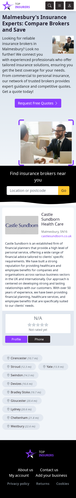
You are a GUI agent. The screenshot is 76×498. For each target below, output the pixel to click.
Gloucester (23, 401)
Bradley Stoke (25, 392)
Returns (42, 483)
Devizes (21, 384)
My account (19, 475)
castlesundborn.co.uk (56, 236)
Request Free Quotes (36, 103)
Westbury (22, 426)
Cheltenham (24, 418)
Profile (16, 339)
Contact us (49, 469)
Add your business (51, 475)
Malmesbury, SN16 (54, 232)
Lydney (21, 409)
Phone (39, 339)
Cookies (62, 483)
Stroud (20, 367)
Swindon (22, 375)
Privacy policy (18, 483)
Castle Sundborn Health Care (52, 219)
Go (63, 190)
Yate (55, 367)
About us (25, 469)
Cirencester (24, 358)
